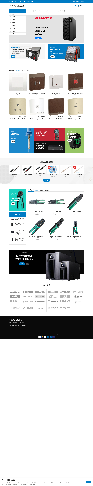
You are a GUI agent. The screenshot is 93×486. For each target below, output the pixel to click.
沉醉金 (18, 120)
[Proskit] (65, 291)
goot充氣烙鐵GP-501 (14, 174)
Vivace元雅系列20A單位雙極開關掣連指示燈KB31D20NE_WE (56, 92)
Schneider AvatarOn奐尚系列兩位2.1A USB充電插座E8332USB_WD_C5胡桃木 (37, 92)
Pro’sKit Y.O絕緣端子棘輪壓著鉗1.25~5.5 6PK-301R (37, 237)
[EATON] (15, 302)
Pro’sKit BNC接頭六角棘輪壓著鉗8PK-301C (75, 212)
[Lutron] (53, 296)
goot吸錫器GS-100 (66, 174)
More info (82, 481)
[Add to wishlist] (19, 173)
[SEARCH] (62, 6)
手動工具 (37, 214)
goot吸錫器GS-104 (78, 174)
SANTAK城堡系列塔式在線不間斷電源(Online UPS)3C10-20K (19, 240)
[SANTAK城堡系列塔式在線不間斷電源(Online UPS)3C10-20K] (12, 240)
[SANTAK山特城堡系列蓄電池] (12, 219)
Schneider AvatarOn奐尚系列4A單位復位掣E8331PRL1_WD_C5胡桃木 (56, 117)
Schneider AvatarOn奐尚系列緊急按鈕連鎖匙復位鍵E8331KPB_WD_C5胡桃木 (75, 92)
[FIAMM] (53, 291)
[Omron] (27, 307)
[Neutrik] (15, 291)
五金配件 (53, 176)
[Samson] (15, 307)
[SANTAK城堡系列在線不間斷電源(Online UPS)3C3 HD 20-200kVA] (12, 233)
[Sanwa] (27, 291)
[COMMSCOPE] (40, 308)
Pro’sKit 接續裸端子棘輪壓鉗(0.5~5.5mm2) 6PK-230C (37, 212)
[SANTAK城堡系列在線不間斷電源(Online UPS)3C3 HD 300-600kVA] (12, 225)
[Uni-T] (65, 301)
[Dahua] (78, 296)
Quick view (19, 170)
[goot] (15, 296)
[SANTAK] (78, 302)
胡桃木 (37, 94)
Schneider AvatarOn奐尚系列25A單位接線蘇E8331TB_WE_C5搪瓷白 (37, 117)
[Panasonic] (40, 301)
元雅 (18, 94)
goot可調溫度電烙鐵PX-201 (40, 173)
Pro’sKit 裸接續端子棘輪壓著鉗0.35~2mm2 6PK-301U (56, 237)
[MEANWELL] (65, 296)
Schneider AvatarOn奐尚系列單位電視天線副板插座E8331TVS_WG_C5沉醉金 (75, 117)
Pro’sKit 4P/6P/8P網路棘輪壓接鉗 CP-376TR (75, 237)
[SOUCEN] (27, 302)
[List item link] (46, 327)
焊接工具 (14, 176)
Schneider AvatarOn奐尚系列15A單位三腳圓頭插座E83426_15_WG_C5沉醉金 (17, 118)
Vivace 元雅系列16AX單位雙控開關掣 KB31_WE (17, 92)
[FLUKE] (40, 296)
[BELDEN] (40, 291)
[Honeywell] (65, 307)
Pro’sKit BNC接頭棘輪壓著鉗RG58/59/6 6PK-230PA (56, 212)
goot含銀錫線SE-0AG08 (53, 174)
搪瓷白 (37, 119)
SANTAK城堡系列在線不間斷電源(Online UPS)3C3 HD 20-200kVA (19, 232)
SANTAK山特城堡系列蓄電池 (19, 219)
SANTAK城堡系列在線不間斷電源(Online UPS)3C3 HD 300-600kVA (19, 225)
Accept (88, 481)
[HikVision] (27, 296)
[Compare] (19, 167)
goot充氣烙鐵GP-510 (27, 174)
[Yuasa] (53, 301)
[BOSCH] (53, 307)
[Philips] (78, 291)
